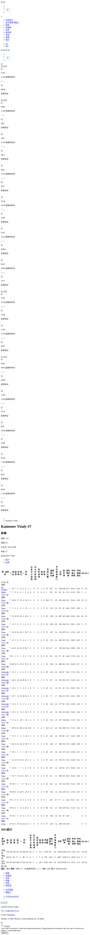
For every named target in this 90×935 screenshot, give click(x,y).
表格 (7, 37)
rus (7, 44)
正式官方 (9, 20)
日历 (7, 30)
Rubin (3, 720)
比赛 (7, 562)
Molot (3, 592)
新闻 (7, 25)
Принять (5, 933)
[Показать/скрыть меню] (2, 16)
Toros (3, 600)
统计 (7, 40)
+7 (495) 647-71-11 (11, 911)
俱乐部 (8, 32)
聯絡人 (16, 22)
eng (7, 46)
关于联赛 (9, 22)
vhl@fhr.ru (11, 915)
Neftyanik (5, 672)
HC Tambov (4, 589)
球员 (7, 35)
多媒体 (8, 27)
